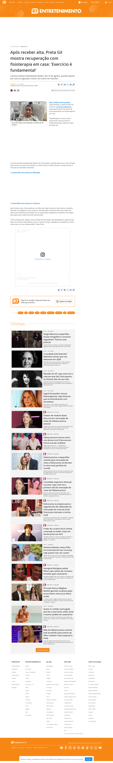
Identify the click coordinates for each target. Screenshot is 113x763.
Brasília (20, 2)
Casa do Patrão (68, 700)
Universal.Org (92, 721)
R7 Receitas (28, 703)
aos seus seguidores (63, 107)
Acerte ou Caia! (68, 666)
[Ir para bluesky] (61, 748)
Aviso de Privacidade (77, 759)
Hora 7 (48, 697)
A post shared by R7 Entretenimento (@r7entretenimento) (43, 283)
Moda (27, 693)
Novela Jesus (67, 724)
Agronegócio (49, 666)
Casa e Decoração (30, 672)
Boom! (66, 690)
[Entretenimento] (56, 11)
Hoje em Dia (67, 718)
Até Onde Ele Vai (68, 678)
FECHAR (88, 759)
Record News (59, 2)
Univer (90, 715)
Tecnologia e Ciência (51, 724)
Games (27, 690)
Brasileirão (14, 669)
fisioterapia (59, 312)
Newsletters (92, 678)
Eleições (27, 2)
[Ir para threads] (78, 748)
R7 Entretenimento (14, 46)
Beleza (27, 666)
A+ (15, 90)
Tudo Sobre (49, 727)
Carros (48, 675)
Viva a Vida (28, 715)
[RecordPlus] (83, 2)
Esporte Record (68, 712)
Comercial (91, 672)
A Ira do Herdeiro (68, 669)
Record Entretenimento (95, 693)
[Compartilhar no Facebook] (62, 84)
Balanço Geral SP (69, 684)
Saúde (48, 721)
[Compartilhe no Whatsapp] (68, 84)
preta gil (20, 312)
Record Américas (93, 690)
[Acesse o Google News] (71, 85)
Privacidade (29, 747)
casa (65, 312)
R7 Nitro (27, 700)
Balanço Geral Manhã (70, 681)
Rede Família (92, 709)
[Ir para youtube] (100, 748)
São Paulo (49, 718)
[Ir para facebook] (92, 2)
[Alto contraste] (11, 90)
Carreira (91, 669)
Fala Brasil (67, 715)
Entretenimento (33, 662)
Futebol (14, 678)
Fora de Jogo (15, 675)
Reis (65, 730)
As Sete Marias (68, 675)
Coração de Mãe (68, 706)
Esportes (40, 2)
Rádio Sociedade (93, 687)
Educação (49, 690)
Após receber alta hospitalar (59, 102)
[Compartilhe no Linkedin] (65, 84)
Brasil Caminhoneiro (69, 693)
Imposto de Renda (51, 700)
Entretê (33, 2)
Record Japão (92, 700)
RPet (26, 706)
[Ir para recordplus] (83, 748)
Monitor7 (48, 709)
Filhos (27, 687)
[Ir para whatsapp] (96, 748)
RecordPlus (92, 681)
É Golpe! (48, 693)
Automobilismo (16, 666)
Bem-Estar (28, 669)
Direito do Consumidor (52, 684)
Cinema (27, 675)
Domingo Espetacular (70, 709)
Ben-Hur (66, 687)
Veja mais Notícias (42, 650)
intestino (43, 312)
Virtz (26, 712)
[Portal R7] (4, 2)
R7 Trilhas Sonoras (94, 684)
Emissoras (91, 675)
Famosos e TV (24, 46)
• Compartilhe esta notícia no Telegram (25, 203)
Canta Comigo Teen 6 (70, 697)
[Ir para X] (94, 2)
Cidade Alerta (67, 703)
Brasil (47, 669)
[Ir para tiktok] (87, 748)
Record (51, 2)
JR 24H (46, 2)
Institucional (95, 662)
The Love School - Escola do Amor (73, 733)
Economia (49, 687)
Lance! (13, 681)
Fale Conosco (20, 747)
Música (27, 697)
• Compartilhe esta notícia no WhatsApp (25, 172)
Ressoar (91, 712)
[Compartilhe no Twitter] (59, 84)
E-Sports (14, 672)
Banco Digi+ (92, 666)
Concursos (49, 681)
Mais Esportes (15, 684)
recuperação (71, 312)
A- (18, 90)
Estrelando (28, 681)
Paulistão (14, 687)
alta (26, 312)
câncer (37, 312)
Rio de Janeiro (50, 715)
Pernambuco (49, 712)
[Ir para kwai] (74, 748)
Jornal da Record (68, 721)
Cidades (48, 678)
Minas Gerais (49, 706)
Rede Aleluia (92, 706)
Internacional (49, 703)
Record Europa (92, 697)
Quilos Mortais (68, 727)
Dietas (27, 678)
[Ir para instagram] (97, 2)
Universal (91, 718)
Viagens (27, 709)
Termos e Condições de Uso (40, 747)
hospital (31, 312)
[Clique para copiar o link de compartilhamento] (74, 84)
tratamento (51, 312)
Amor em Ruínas (68, 672)
